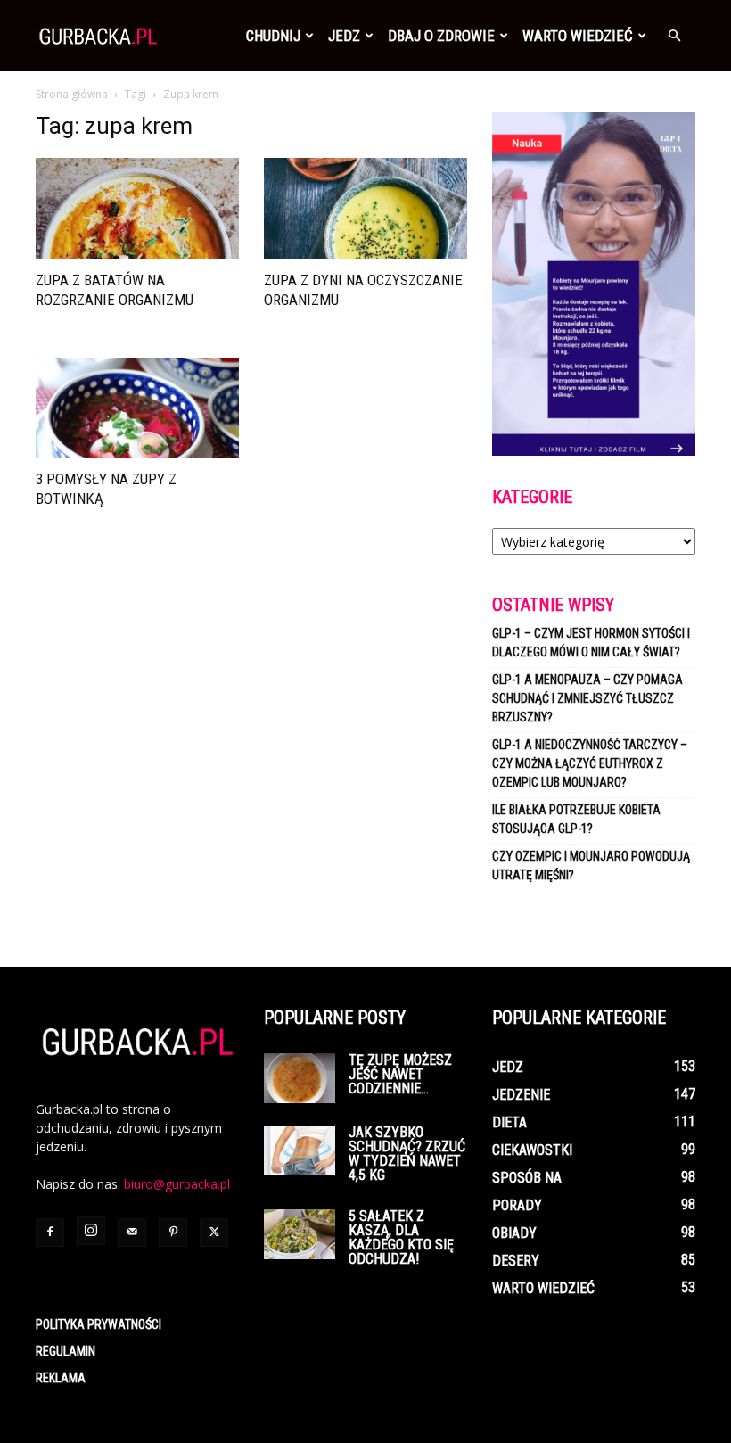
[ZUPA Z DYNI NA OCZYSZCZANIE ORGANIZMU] (365, 208)
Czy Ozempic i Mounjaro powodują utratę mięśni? (591, 865)
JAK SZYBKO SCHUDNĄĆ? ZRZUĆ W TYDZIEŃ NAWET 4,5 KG (407, 1153)
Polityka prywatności (98, 1324)
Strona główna (72, 94)
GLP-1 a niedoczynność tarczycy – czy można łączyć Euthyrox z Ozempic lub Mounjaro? (589, 763)
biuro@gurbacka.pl (177, 1183)
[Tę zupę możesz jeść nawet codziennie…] (299, 1078)
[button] (674, 36)
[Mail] (132, 1232)
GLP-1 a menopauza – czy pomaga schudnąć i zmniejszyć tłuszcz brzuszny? (587, 698)
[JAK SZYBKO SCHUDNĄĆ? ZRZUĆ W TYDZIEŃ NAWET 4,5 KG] (299, 1150)
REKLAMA (61, 1378)
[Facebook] (50, 1232)
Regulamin (65, 1351)
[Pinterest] (173, 1232)
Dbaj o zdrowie (441, 36)
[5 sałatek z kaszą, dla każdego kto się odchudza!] (299, 1234)
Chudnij (273, 36)
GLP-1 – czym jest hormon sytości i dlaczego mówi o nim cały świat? (591, 642)
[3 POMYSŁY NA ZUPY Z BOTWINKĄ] (137, 408)
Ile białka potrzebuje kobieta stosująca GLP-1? (576, 819)
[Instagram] (91, 1230)
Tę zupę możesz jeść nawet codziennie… (400, 1074)
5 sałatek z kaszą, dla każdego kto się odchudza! (401, 1237)
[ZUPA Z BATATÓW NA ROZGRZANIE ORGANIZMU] (137, 208)
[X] (214, 1232)
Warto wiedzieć (577, 36)
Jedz (344, 36)
